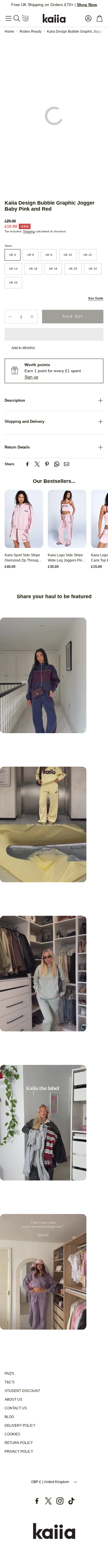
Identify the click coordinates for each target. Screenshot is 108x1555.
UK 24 (13, 282)
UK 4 (12, 254)
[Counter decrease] (10, 317)
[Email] (66, 464)
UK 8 (49, 254)
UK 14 (13, 268)
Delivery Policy (20, 1426)
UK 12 (88, 254)
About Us (13, 1400)
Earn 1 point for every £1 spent (52, 370)
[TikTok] (71, 1500)
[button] (8, 18)
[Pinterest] (47, 464)
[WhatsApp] (56, 464)
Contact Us (16, 1408)
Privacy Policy (19, 1452)
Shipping (29, 231)
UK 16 (33, 268)
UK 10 (68, 254)
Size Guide (95, 298)
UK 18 (53, 268)
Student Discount (22, 1391)
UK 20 (73, 268)
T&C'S (9, 1382)
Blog (9, 1417)
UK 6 (30, 254)
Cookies (12, 1434)
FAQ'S (9, 1373)
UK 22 (93, 268)
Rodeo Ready (30, 31)
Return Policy (19, 1443)
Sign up (31, 377)
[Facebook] (27, 464)
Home (9, 31)
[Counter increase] (32, 317)
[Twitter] (37, 464)
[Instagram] (59, 1500)
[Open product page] (24, 519)
